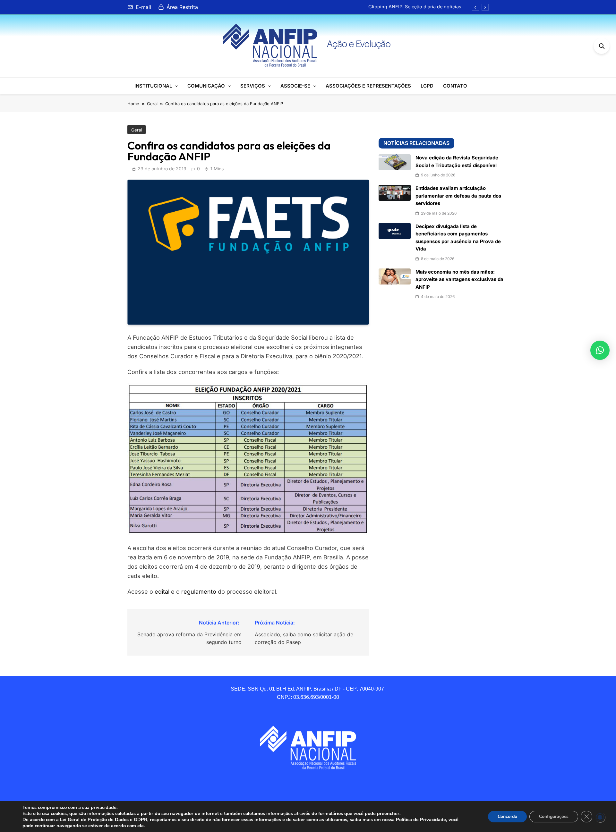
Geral (136, 129)
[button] (600, 350)
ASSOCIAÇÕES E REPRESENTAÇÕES (368, 86)
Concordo (507, 816)
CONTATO (455, 86)
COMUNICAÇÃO (206, 86)
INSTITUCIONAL (153, 86)
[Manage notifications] (600, 817)
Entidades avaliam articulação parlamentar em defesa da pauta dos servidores (458, 195)
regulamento (198, 591)
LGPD (427, 86)
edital (162, 591)
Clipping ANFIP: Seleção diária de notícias (414, 6)
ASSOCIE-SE (295, 86)
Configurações (554, 816)
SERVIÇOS (252, 86)
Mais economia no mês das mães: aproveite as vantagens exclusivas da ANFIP (459, 279)
